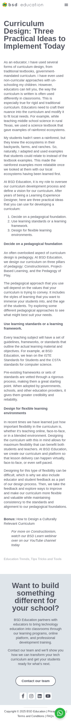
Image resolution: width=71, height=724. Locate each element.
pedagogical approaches (35, 310)
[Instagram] (31, 696)
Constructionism (36, 266)
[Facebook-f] (23, 696)
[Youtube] (48, 696)
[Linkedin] (39, 696)
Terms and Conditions (30, 716)
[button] (66, 5)
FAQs (50, 716)
